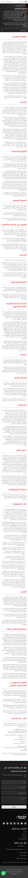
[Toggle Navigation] (2, 2)
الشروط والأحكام (18, 5)
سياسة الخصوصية (23, 856)
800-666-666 (9, 1)
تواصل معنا (24, 836)
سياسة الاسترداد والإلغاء (21, 859)
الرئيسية (25, 5)
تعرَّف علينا (24, 834)
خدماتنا (25, 832)
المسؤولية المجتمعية (22, 839)
